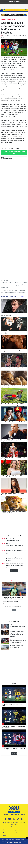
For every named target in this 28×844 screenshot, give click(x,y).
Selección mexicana (7, 834)
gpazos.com (14, 824)
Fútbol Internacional (7, 830)
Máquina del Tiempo (19, 830)
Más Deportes (18, 829)
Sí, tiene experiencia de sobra (11, 601)
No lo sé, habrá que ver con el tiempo (13, 606)
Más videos (14, 753)
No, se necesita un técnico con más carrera (14, 604)
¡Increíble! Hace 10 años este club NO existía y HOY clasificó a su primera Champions (18, 640)
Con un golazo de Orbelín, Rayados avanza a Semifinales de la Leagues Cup (15, 552)
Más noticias (14, 570)
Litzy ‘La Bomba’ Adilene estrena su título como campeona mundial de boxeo (15, 545)
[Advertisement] (14, 220)
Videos (16, 832)
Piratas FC (5, 832)
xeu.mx (4, 822)
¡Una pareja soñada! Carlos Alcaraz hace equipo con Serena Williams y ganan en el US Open (15, 565)
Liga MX (4, 829)
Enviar (14, 610)
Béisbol (4, 835)
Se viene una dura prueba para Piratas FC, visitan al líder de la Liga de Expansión (15, 558)
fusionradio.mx (10, 822)
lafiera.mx (17, 822)
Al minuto (17, 834)
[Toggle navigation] (25, 10)
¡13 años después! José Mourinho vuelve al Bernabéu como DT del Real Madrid (17, 626)
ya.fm (22, 822)
